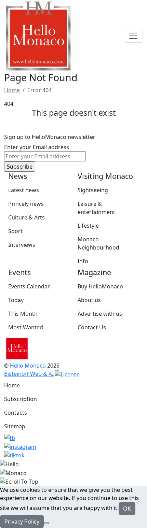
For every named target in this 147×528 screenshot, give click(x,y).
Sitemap (14, 426)
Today (16, 300)
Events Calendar (29, 286)
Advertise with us (100, 313)
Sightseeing (93, 190)
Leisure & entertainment (96, 208)
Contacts (15, 412)
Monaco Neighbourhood (98, 243)
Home (12, 385)
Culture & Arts (26, 217)
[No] (46, 523)
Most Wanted (25, 327)
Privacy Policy (21, 521)
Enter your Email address (36, 147)
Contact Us (92, 327)
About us (89, 300)
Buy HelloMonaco (100, 286)
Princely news (26, 204)
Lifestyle (88, 225)
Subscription (20, 399)
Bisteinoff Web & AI (29, 373)
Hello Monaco (28, 365)
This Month (23, 313)
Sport (15, 231)
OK (127, 508)
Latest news (23, 190)
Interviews (21, 244)
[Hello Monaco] (38, 35)
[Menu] (133, 36)
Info (83, 261)
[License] (67, 373)
